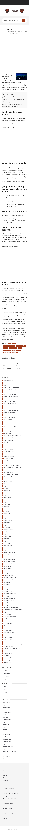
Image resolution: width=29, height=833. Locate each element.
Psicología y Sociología (9, 632)
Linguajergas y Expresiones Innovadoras (13, 609)
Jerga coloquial (7, 499)
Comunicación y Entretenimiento (11, 389)
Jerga (5, 486)
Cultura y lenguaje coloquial (10, 424)
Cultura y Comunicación (9, 412)
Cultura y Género (8, 419)
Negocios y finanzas (8, 628)
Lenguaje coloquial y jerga (10, 580)
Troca (4, 363)
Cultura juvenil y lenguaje (10, 403)
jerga (20, 348)
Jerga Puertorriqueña (8, 746)
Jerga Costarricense (8, 502)
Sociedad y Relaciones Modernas (12, 651)
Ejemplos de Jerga (9, 458)
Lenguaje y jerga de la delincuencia (12, 605)
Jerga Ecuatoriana (22, 31)
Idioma (5, 348)
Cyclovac (6, 692)
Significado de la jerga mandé (10, 96)
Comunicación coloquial (9, 345)
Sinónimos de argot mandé (10, 102)
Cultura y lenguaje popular (10, 428)
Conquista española (21, 345)
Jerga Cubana (7, 504)
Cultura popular (7, 408)
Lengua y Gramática (8, 564)
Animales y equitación (9, 380)
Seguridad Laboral (8, 639)
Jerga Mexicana (10, 33)
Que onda (18, 368)
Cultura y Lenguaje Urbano (10, 431)
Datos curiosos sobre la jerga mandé (12, 104)
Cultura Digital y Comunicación (11, 396)
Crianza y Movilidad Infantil (10, 392)
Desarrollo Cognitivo (8, 449)
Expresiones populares (9, 472)
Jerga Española (7, 511)
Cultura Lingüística (8, 405)
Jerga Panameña (8, 531)
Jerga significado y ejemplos (9, 751)
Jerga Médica (7, 673)
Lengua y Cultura (8, 557)
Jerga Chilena (7, 495)
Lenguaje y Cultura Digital (10, 593)
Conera (5, 670)
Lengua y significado (8, 570)
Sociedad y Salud (8, 653)
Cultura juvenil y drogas (9, 401)
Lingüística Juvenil (8, 612)
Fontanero (5, 780)
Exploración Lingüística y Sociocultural (12, 465)
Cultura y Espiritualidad (9, 417)
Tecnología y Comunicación (10, 657)
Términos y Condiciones (8, 808)
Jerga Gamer (7, 513)
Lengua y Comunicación (9, 554)
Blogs (5, 385)
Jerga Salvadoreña (8, 541)
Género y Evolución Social (10, 479)
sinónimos (15, 352)
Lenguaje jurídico (8, 584)
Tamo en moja (7, 368)
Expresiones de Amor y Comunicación (12, 467)
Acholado (5, 366)
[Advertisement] (14, 51)
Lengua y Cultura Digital (9, 559)
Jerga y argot (7, 547)
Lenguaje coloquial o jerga (10, 577)
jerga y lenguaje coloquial (10, 550)
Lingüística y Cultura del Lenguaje (11, 619)
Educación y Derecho (9, 456)
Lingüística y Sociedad (9, 623)
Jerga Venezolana (8, 545)
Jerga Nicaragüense (7, 736)
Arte (5, 383)
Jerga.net (4, 829)
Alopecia (6, 695)
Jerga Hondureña (8, 520)
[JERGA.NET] (14, 11)
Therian (6, 686)
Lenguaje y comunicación (10, 586)
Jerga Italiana (7, 522)
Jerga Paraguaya (8, 534)
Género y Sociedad (8, 481)
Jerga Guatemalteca (8, 515)
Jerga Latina (6, 525)
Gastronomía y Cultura (9, 476)
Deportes (6, 447)
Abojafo (18, 366)
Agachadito (19, 363)
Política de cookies (8, 813)
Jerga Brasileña (7, 493)
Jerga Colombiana (11, 31)
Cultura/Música (7, 442)
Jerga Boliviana (7, 490)
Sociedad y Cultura (8, 646)
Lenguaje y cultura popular (10, 600)
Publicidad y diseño (8, 635)
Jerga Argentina (8, 488)
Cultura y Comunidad (9, 415)
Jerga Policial (7, 676)
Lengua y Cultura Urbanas (10, 561)
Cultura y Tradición (8, 440)
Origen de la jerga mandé (9, 97)
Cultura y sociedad (8, 433)
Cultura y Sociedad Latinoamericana (12, 435)
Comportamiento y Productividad (11, 387)
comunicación (12, 343)
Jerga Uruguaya (7, 543)
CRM (5, 689)
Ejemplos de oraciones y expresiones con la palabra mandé (14, 100)
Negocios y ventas (8, 630)
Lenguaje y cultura (8, 591)
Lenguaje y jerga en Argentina (11, 607)
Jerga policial (7, 538)
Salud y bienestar (8, 637)
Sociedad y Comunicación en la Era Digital (13, 644)
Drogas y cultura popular (9, 451)
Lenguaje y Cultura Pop (9, 598)
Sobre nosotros (6, 806)
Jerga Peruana (7, 536)
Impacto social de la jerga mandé (11, 106)
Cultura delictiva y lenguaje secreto (12, 394)
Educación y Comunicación (10, 454)
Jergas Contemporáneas (9, 552)
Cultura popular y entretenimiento (12, 410)
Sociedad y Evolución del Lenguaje (12, 648)
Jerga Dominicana (8, 506)
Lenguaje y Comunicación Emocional (12, 589)
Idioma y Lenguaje (8, 483)
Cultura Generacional (9, 399)
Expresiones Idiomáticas (9, 470)
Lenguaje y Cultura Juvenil (10, 596)
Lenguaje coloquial (8, 575)
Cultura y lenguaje (8, 421)
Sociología (6, 655)
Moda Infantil (7, 625)
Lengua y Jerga (7, 566)
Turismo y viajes (7, 662)
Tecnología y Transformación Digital (12, 660)
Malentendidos (7, 352)
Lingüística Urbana (8, 614)
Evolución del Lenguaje (9, 460)
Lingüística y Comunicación (10, 616)
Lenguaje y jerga (8, 602)
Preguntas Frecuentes (8, 815)
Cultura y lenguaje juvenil (10, 426)
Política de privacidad (9, 811)
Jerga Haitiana (7, 518)
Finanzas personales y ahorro (11, 474)
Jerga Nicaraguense (8, 529)
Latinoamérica (7, 350)
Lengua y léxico (7, 568)
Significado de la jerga (9, 641)
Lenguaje (6, 573)
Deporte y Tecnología (9, 444)
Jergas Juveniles (7, 679)
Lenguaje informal (16, 350)
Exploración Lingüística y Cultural (11, 463)
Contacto (5, 818)
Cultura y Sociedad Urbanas (10, 438)
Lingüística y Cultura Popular (10, 621)
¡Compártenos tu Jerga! (8, 758)
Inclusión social (13, 348)
